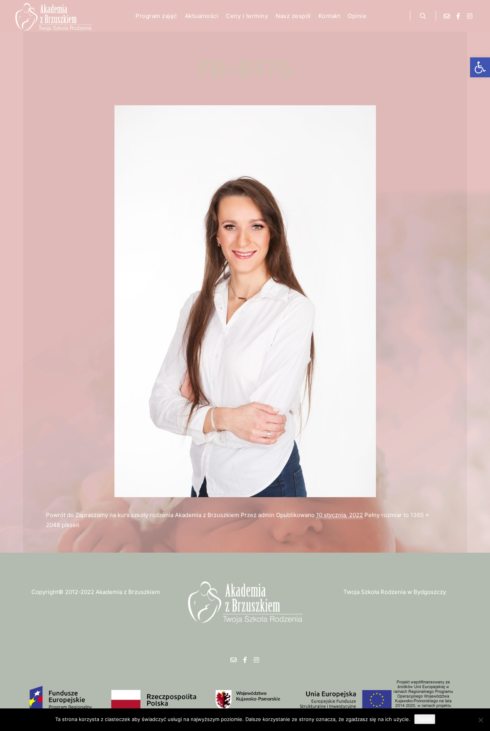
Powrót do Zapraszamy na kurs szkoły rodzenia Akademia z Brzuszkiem (142, 515)
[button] (480, 67)
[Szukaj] (423, 16)
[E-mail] (447, 16)
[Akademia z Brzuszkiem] (53, 16)
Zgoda (424, 719)
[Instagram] (470, 16)
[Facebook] (458, 16)
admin (266, 515)
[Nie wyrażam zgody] (480, 720)
